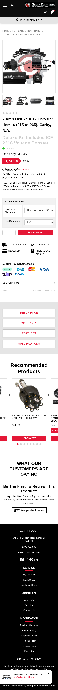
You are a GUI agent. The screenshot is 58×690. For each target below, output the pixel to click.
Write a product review (30, 510)
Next (48, 395)
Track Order (29, 580)
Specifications (29, 343)
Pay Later (29, 651)
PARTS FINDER (29, 19)
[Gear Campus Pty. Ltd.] (40, 5)
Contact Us (29, 610)
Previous (9, 395)
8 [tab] (40, 444)
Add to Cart (37, 232)
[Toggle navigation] (5, 5)
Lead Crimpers (12, 221)
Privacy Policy (29, 630)
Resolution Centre (29, 585)
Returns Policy (29, 640)
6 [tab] (34, 444)
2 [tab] (21, 444)
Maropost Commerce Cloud (41, 685)
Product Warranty (29, 625)
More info (24, 169)
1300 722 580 (29, 547)
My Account (29, 574)
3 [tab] (24, 444)
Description (29, 312)
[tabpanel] (29, 409)
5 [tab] (30, 444)
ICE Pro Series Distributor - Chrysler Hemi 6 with (29, 416)
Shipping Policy (29, 635)
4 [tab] (27, 444)
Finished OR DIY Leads (11, 211)
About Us (29, 600)
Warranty (29, 323)
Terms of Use (29, 646)
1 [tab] (18, 444)
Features (29, 333)
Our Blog (29, 605)
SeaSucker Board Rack (23, 677)
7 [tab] (37, 444)
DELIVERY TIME (10, 283)
